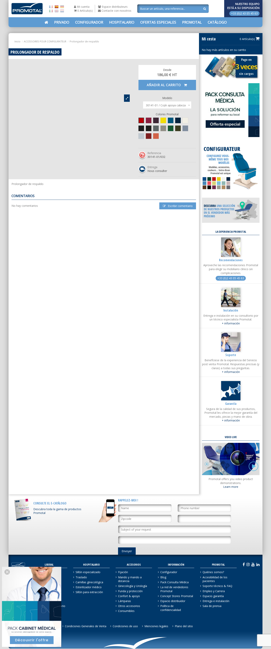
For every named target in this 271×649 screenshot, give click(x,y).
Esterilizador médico (89, 587)
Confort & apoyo (129, 596)
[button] (158, 22)
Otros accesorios (129, 606)
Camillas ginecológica (89, 582)
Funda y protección (130, 591)
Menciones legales (156, 626)
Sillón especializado (88, 572)
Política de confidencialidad (170, 608)
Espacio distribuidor (172, 601)
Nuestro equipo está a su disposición (243, 6)
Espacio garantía (213, 596)
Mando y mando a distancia (130, 579)
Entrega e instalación (216, 601)
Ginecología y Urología (132, 586)
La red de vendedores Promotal (174, 589)
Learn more (230, 487)
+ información (231, 323)
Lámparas (124, 601)
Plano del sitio (184, 626)
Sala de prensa (212, 606)
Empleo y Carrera (214, 591)
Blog (163, 577)
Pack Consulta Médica (174, 582)
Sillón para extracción (89, 592)
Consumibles (126, 611)
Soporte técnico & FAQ (217, 586)
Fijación (123, 572)
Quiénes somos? (213, 572)
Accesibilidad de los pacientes (215, 579)
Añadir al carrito (164, 85)
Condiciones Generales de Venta (85, 626)
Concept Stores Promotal (176, 596)
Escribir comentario (180, 206)
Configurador (168, 572)
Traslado (81, 577)
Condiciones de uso (125, 626)
